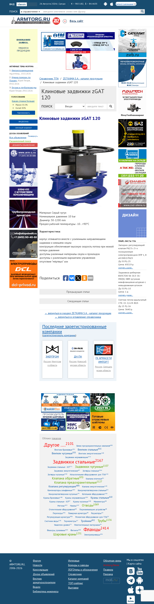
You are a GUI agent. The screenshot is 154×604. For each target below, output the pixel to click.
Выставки (73, 587)
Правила (108, 569)
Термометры (71, 521)
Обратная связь (112, 560)
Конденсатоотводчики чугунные (64, 494)
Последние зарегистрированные (74, 326)
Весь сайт (76, 21)
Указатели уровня (63, 524)
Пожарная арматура (78, 513)
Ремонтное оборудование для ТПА (92, 517)
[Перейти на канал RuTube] (131, 599)
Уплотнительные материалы (88, 524)
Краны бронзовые (53, 497)
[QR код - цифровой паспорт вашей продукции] (103, 421)
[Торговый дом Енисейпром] (65, 402)
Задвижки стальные (78, 461)
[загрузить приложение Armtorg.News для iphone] (111, 3)
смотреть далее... (125, 268)
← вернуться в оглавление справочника (78, 317)
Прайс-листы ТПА (127, 241)
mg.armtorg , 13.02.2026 (20, 73)
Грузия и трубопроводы (24, 87)
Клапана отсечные (95, 478)
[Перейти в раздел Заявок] (23, 45)
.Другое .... (58, 444)
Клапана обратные (67, 478)
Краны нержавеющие (76, 497)
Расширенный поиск (20, 141)
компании (52, 331)
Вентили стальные (89, 449)
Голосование (18, 97)
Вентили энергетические (91, 453)
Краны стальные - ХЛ (59, 501)
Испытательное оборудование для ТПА (89, 474)
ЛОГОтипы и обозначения (83, 569)
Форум (37, 560)
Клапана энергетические (94, 486)
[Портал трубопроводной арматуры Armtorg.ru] (31, 21)
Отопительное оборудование (63, 509)
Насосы (74, 505)
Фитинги (76, 530)
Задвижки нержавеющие (78, 457)
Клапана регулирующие (64, 486)
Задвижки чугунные (91, 466)
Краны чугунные (82, 501)
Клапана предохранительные (78, 482)
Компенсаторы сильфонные (61, 490)
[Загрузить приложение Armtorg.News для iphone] (131, 589)
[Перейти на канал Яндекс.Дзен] (140, 589)
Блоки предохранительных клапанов (94, 445)
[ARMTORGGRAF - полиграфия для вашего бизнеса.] (132, 223)
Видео (36, 587)
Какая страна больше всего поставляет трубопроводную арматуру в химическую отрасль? (23, 101)
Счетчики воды (53, 521)
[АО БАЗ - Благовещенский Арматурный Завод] (132, 133)
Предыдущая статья (78, 291)
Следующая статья (78, 301)
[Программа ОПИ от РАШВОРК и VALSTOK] (78, 60)
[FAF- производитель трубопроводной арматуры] (53, 41)
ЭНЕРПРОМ (52, 356)
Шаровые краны (67, 534)
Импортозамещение (22, 70)
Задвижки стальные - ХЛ (60, 467)
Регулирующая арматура (60, 517)
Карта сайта (134, 563)
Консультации (40, 569)
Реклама (108, 574)
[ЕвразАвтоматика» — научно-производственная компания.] (78, 421)
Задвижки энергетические (67, 470)
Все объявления (17, 137)
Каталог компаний (78, 578)
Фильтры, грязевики (57, 530)
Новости (37, 565)
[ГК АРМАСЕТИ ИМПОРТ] (103, 349)
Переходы (59, 513)
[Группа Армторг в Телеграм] (131, 579)
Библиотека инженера (45, 591)
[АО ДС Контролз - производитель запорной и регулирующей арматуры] (23, 213)
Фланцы (96, 529)
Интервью (73, 560)
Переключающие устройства (93, 509)
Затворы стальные (92, 470)
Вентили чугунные (64, 453)
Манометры (100, 501)
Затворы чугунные (57, 474)
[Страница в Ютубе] (140, 570)
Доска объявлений (19, 133)
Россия (47, 361)
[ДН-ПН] (78, 349)
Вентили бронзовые (64, 449)
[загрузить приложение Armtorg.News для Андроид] (105, 3)
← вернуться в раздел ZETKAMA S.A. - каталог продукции (78, 313)
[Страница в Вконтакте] (131, 570)
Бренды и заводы (78, 565)
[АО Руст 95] (102, 402)
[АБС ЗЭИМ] (132, 73)
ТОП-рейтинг (75, 583)
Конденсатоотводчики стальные (93, 490)
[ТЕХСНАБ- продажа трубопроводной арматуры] (90, 41)
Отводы (90, 505)
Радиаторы (97, 513)
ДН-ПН (78, 356)
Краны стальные (101, 497)
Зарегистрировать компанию (59, 335)
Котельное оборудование (94, 494)
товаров (56, 438)
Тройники (88, 521)
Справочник (75, 574)
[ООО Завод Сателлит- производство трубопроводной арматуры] (132, 43)
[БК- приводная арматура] (23, 273)
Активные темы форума (21, 66)
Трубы (104, 520)
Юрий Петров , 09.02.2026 (20, 90)
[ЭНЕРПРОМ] (52, 349)
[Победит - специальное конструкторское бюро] (23, 243)
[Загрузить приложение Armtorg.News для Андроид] (140, 579)
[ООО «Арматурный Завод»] (23, 173)
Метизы (62, 505)
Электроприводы (93, 534)
